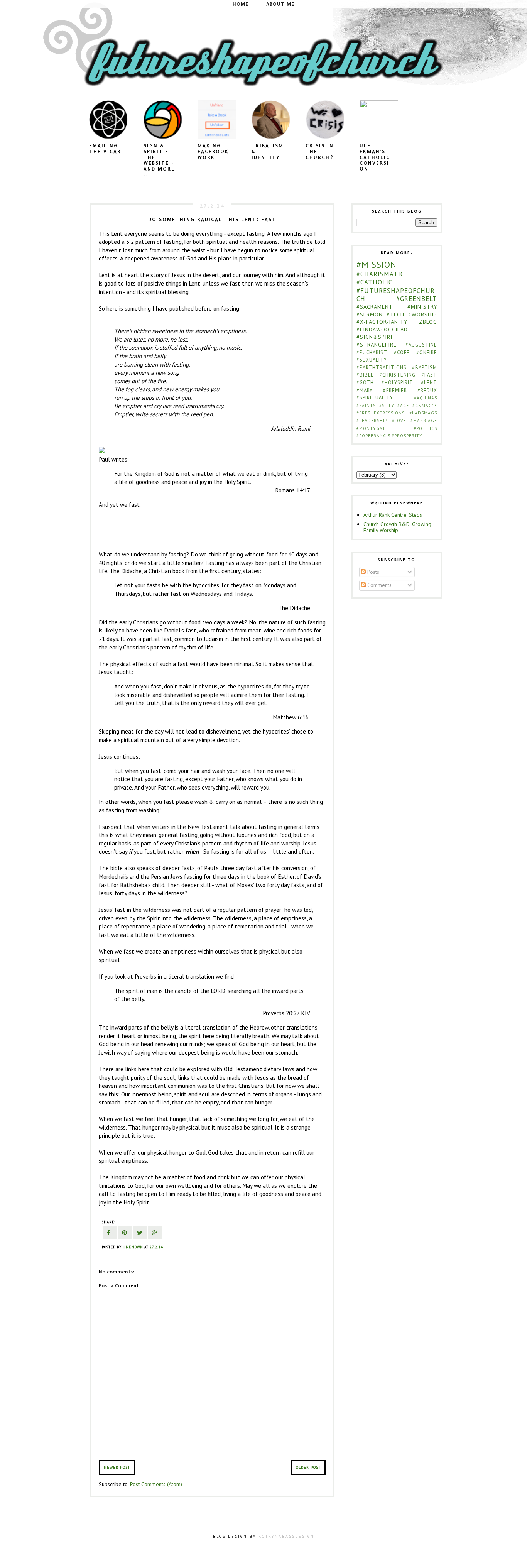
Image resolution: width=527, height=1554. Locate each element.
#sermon (369, 314)
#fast (429, 375)
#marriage (423, 420)
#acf (403, 405)
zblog (428, 321)
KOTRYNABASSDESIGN (286, 1536)
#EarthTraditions (381, 367)
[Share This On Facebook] (110, 1234)
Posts (372, 571)
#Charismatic (380, 274)
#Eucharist (371, 352)
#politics (425, 428)
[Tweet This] (140, 1234)
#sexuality (371, 360)
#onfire (426, 352)
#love (399, 420)
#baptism (424, 367)
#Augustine (421, 345)
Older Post (308, 1467)
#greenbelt (416, 298)
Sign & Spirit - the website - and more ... (159, 160)
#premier (395, 390)
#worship (422, 314)
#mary (364, 390)
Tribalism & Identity (268, 151)
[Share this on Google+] (155, 1234)
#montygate (372, 428)
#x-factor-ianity (381, 321)
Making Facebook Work (213, 151)
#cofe (402, 352)
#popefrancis (373, 435)
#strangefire (376, 344)
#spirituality (374, 397)
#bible (365, 375)
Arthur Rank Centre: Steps (392, 514)
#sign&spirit (376, 336)
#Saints (366, 405)
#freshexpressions (380, 413)
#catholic (374, 282)
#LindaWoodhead (382, 329)
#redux (427, 390)
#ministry (422, 306)
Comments (379, 585)
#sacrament (374, 306)
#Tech (395, 314)
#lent (429, 382)
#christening (397, 375)
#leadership (371, 420)
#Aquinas (425, 398)
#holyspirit (397, 382)
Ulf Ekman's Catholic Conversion (375, 157)
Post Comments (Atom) (156, 1484)
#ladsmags (423, 413)
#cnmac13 (424, 405)
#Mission (376, 264)
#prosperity (407, 435)
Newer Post (117, 1467)
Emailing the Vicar (105, 148)
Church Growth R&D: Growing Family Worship (397, 527)
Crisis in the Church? (320, 151)
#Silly (386, 405)
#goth (365, 382)
